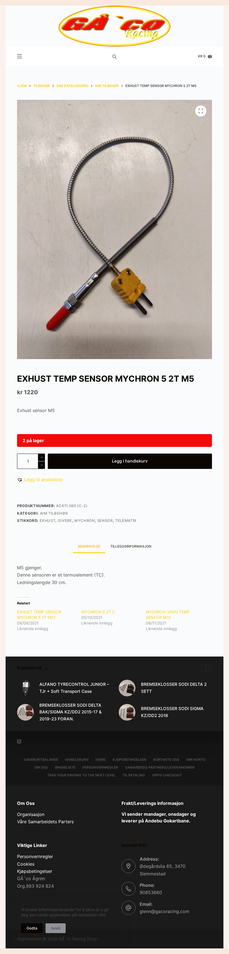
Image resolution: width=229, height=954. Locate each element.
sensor (105, 520)
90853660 (151, 892)
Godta (32, 928)
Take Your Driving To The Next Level (81, 775)
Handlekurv (77, 759)
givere (65, 520)
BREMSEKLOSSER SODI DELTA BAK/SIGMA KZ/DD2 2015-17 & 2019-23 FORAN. (70, 712)
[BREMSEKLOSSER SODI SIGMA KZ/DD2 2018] (127, 712)
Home (101, 759)
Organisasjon (30, 814)
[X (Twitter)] (19, 741)
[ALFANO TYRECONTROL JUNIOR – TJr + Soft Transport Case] (25, 688)
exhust (48, 520)
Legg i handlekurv (130, 461)
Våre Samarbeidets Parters (45, 821)
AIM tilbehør (54, 513)
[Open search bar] (114, 56)
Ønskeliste (65, 767)
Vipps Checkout (167, 775)
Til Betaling (134, 775)
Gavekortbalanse (41, 759)
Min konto (196, 759)
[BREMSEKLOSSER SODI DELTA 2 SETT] (127, 688)
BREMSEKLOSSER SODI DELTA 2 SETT (174, 688)
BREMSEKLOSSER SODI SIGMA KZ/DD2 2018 (172, 712)
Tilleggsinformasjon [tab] (130, 546)
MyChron (84, 520)
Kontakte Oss (166, 759)
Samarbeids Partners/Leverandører (160, 767)
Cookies (25, 864)
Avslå (55, 928)
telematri (126, 520)
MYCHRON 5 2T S (98, 611)
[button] (40, 479)
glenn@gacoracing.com (164, 911)
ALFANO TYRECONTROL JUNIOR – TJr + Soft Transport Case (74, 688)
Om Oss (41, 767)
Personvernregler (100, 767)
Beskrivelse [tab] (89, 546)
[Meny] (19, 56)
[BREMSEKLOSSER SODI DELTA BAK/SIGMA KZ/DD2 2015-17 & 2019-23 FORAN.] (25, 712)
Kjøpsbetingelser (129, 759)
